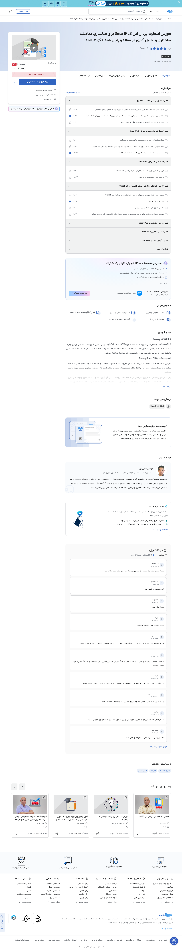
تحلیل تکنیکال (111, 894)
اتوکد (143, 890)
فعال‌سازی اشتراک (81, 293)
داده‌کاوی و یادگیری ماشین (163, 883)
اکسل (29, 890)
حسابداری (113, 890)
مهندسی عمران (54, 887)
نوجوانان (28, 898)
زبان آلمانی (84, 890)
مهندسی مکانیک (53, 890)
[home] (170, 11)
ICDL (29, 887)
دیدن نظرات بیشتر (160, 746)
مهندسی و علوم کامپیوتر (50, 894)
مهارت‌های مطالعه (24, 894)
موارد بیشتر (168, 902)
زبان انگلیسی (83, 883)
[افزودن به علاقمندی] (166, 797)
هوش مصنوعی (167, 894)
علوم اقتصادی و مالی (108, 898)
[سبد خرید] (10, 11)
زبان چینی (84, 898)
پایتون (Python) (166, 890)
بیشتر (165, 283)
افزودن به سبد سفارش (35, 81)
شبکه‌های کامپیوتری (165, 898)
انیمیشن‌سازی (139, 898)
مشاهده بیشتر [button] (167, 928)
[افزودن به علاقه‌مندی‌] (15, 82)
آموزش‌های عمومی (24, 883)
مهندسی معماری (53, 883)
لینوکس (170, 887)
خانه (169, 19)
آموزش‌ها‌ (159, 19)
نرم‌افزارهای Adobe (137, 883)
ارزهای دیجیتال (111, 883)
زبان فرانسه (83, 894)
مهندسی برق (54, 898)
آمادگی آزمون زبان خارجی (78, 887)
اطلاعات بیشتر (162, 529)
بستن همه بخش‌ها (73, 92)
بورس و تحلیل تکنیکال (107, 887)
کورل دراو (141, 894)
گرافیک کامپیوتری (138, 887)
